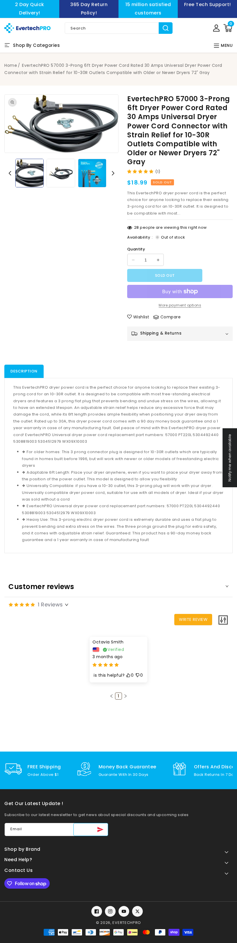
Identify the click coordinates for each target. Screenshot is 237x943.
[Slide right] (113, 173)
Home (10, 65)
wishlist (141, 317)
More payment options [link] (180, 305)
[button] (228, 28)
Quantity (136, 249)
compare (170, 317)
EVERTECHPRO (126, 922)
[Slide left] (9, 173)
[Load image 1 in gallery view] (29, 173)
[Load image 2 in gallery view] (61, 173)
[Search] (166, 28)
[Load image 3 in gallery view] (92, 173)
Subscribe (90, 829)
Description (24, 371)
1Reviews (50, 604)
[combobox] (119, 28)
